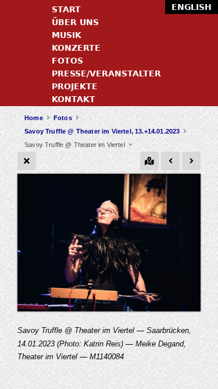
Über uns (75, 22)
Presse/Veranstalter (106, 73)
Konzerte (76, 47)
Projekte (75, 86)
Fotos (67, 60)
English (191, 7)
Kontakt (73, 99)
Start (66, 9)
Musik (66, 35)
